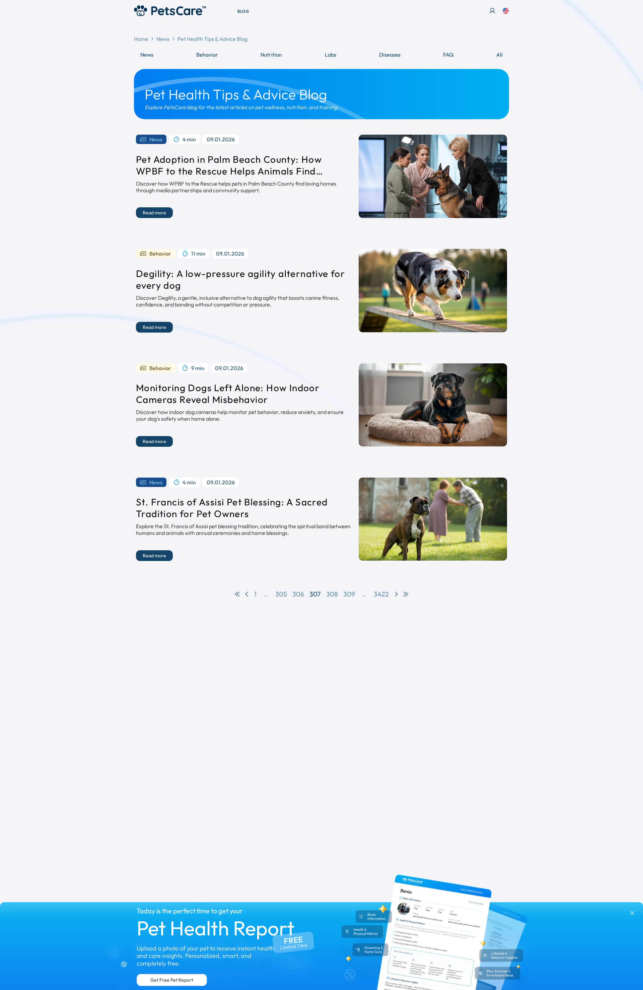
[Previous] (246, 594)
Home (141, 39)
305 (281, 594)
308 (332, 594)
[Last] (405, 594)
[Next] (396, 594)
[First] (237, 594)
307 (315, 594)
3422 (381, 594)
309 (349, 594)
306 (298, 594)
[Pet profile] (492, 10)
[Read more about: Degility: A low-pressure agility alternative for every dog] (433, 290)
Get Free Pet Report (171, 980)
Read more (154, 213)
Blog (243, 11)
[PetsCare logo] (170, 10)
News (162, 39)
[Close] (632, 913)
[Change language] (505, 10)
